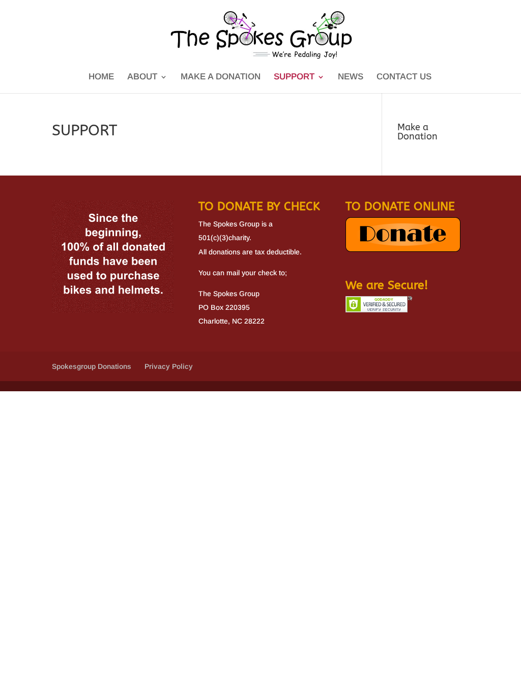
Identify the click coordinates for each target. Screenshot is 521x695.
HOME (101, 77)
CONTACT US (404, 77)
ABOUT (142, 77)
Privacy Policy (168, 366)
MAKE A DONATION (220, 77)
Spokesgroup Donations (91, 366)
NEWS (350, 77)
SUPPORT (294, 77)
